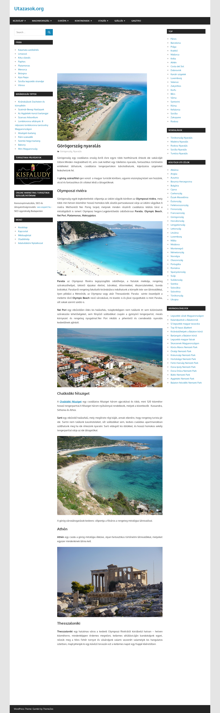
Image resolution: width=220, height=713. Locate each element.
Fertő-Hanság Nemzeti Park (184, 363)
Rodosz (174, 121)
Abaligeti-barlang (27, 133)
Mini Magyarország (27, 148)
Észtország (176, 201)
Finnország (176, 209)
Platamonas (24, 65)
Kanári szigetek (178, 74)
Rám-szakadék (25, 137)
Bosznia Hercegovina (181, 181)
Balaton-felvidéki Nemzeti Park (186, 382)
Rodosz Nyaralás (179, 145)
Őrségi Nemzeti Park (181, 351)
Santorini (175, 101)
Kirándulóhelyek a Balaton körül (187, 331)
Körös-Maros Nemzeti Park (184, 347)
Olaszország (177, 260)
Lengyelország (178, 224)
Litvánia (175, 232)
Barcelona (176, 42)
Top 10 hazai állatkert (181, 327)
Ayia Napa (23, 77)
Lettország (176, 228)
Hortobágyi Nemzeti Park (183, 359)
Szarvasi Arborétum (28, 117)
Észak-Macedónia (179, 197)
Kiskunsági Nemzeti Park (183, 355)
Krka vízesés (24, 57)
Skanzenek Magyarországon (185, 343)
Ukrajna (174, 299)
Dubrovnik (176, 70)
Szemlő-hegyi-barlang (29, 140)
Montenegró (177, 248)
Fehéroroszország (179, 205)
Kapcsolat (23, 231)
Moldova (175, 244)
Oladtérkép (23, 239)
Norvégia (175, 256)
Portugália (176, 264)
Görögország (66, 151)
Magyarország (40, 20)
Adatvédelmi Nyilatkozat (30, 243)
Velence (175, 82)
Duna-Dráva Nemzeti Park (184, 370)
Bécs (173, 93)
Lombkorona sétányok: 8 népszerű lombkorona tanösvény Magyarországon (31, 125)
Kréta (173, 58)
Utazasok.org (29, 8)
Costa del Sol (177, 66)
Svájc (173, 275)
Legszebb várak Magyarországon (187, 315)
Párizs (173, 38)
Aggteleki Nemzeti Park (182, 378)
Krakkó (174, 50)
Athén (174, 62)
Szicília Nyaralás (179, 149)
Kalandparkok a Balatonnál (184, 319)
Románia (175, 268)
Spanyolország (178, 272)
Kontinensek (82, 20)
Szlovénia (175, 291)
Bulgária (175, 185)
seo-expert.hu (44, 207)
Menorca (22, 69)
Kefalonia (175, 109)
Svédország (176, 279)
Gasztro (136, 20)
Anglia (174, 173)
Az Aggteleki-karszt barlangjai (33, 113)
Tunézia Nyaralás (179, 153)
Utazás (102, 20)
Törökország (177, 295)
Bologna (22, 73)
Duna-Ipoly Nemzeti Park (183, 367)
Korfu (173, 90)
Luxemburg (176, 78)
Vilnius (21, 85)
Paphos (21, 61)
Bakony (22, 144)
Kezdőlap (18, 20)
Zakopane (176, 117)
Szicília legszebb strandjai (31, 81)
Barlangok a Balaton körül (184, 335)
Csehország (176, 193)
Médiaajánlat (24, 235)
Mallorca (175, 54)
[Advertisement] (110, 51)
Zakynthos (176, 86)
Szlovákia (175, 287)
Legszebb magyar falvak (183, 339)
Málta (173, 240)
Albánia (174, 169)
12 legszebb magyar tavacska (185, 323)
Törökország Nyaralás (181, 137)
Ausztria (175, 177)
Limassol (22, 53)
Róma (174, 105)
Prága (173, 46)
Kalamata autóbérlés (28, 49)
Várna (173, 97)
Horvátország (177, 221)
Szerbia (174, 283)
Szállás (118, 20)
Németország (177, 252)
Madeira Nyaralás (179, 141)
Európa (62, 20)
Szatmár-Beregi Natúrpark (31, 109)
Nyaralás (77, 151)
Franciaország (178, 213)
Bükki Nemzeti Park (180, 374)
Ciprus (174, 189)
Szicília (174, 113)
